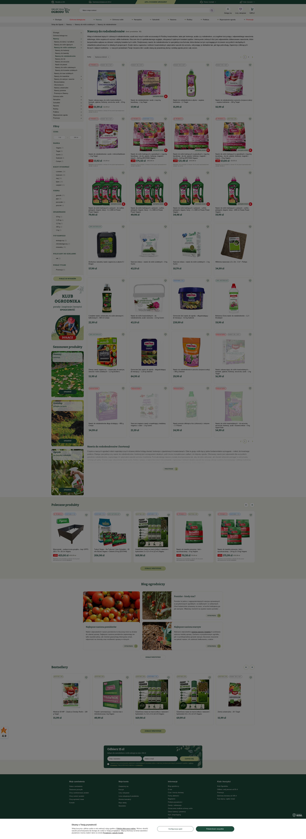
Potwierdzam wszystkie (215, 829)
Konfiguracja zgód (175, 829)
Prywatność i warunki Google (113, 833)
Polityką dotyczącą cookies (126, 828)
